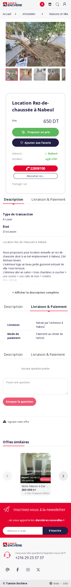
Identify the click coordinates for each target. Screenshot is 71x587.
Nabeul (52, 153)
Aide (56, 583)
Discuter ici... (35, 176)
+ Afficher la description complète (35, 292)
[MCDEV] (12, 4)
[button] (42, 4)
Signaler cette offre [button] (18, 421)
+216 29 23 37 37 (29, 557)
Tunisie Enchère (16, 583)
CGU (65, 583)
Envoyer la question (19, 401)
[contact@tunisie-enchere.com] (7, 570)
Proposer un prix (38, 132)
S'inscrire (55, 530)
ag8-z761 (51, 159)
